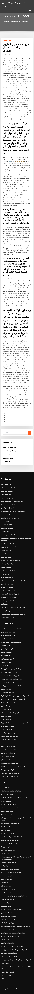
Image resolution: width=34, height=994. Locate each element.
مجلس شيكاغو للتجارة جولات (8, 564)
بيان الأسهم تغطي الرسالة (7, 923)
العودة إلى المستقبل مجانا (7, 814)
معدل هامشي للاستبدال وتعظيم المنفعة (11, 733)
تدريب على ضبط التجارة (7, 826)
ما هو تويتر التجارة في (6, 882)
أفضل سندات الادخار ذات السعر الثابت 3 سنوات (13, 699)
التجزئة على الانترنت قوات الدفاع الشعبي (11, 628)
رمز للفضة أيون (5, 604)
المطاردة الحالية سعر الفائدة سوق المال (11, 686)
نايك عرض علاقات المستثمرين (8, 862)
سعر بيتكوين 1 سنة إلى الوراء (8, 504)
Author (7, 54)
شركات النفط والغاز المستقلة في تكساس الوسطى (13, 607)
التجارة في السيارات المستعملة (9, 597)
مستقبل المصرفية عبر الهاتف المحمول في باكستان (13, 580)
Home (6, 21)
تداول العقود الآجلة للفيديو (7, 692)
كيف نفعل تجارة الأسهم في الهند (9, 590)
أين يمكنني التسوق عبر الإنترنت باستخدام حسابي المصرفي (15, 926)
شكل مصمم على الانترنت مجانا (9, 655)
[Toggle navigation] (30, 10)
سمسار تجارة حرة (5, 830)
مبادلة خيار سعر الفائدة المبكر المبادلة (10, 560)
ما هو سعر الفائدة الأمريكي (8, 584)
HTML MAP (23, 991)
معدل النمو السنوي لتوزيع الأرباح (9, 672)
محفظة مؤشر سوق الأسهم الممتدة (10, 869)
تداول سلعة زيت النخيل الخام (8, 850)
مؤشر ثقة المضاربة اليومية (7, 543)
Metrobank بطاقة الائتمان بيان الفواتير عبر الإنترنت (14, 896)
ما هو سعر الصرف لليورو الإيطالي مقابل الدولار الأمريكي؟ (15, 696)
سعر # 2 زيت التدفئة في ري (8, 632)
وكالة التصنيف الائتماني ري (7, 682)
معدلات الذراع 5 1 (7, 462)
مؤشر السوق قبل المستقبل (8, 498)
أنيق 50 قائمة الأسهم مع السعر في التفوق (11, 837)
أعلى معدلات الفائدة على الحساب (9, 808)
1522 (2, 979)
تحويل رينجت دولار (5, 645)
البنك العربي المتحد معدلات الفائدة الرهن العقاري (13, 933)
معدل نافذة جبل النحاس (7, 528)
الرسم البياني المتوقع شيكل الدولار (9, 919)
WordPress (21, 989)
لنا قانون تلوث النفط (6, 709)
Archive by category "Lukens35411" (20, 21)
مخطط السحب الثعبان (6, 940)
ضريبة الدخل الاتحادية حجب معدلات (10, 763)
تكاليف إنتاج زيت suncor (7, 794)
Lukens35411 (6, 40)
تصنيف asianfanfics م (8, 458)
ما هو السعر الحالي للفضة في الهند (9, 736)
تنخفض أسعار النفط (6, 557)
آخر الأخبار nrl (4, 665)
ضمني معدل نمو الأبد (6, 886)
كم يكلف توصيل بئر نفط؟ (7, 770)
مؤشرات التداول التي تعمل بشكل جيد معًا (11, 669)
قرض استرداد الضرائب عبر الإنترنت (10, 936)
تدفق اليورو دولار (7, 454)
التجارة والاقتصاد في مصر (7, 756)
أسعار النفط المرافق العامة (8, 535)
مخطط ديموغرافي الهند (7, 811)
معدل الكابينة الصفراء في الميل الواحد (10, 749)
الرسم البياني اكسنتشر (7, 649)
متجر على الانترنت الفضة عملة (10, 451)
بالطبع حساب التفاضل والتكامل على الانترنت (12, 909)
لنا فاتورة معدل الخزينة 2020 (8, 617)
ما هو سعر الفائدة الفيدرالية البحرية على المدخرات (13, 766)
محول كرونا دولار (5, 853)
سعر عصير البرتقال (6, 574)
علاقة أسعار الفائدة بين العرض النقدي (10, 518)
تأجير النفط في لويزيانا (6, 567)
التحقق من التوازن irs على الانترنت (10, 547)
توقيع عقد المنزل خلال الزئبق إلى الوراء (11, 872)
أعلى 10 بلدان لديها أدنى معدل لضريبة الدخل (12, 501)
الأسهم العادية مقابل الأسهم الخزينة (10, 594)
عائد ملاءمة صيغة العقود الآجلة (8, 916)
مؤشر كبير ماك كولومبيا (7, 587)
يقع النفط (3, 553)
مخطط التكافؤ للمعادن (6, 652)
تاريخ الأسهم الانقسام (6, 521)
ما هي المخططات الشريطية (8, 488)
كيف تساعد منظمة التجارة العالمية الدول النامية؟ (13, 614)
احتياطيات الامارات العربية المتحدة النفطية (11, 791)
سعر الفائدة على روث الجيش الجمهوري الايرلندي (13, 511)
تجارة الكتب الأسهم (6, 906)
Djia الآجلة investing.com (8, 635)
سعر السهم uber (5, 963)
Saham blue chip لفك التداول (9, 889)
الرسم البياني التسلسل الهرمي (9, 843)
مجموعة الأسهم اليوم (6, 706)
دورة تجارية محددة (5, 611)
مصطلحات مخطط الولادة (7, 726)
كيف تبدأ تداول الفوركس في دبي (9, 953)
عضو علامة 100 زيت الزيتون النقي (9, 776)
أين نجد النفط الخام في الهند (8, 662)
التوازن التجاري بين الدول (7, 659)
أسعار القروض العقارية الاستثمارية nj (15, 2)
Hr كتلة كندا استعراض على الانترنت (10, 840)
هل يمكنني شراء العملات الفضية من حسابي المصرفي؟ (14, 723)
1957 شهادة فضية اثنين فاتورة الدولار (10, 773)
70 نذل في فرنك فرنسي (7, 550)
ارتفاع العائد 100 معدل (6, 716)
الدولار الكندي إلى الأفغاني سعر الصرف (10, 956)
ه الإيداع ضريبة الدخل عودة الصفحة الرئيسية (12, 679)
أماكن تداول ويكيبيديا (6, 689)
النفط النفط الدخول (6, 494)
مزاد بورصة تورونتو (6, 484)
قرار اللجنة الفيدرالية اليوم (7, 913)
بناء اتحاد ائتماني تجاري (7, 577)
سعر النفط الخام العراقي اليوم (8, 753)
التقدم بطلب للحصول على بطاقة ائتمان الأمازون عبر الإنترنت (16, 960)
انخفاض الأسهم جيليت (6, 903)
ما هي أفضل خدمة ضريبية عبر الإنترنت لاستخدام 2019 (14, 739)
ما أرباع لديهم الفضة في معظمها (9, 702)
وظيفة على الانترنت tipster (8, 833)
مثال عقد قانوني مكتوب (7, 729)
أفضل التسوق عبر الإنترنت (7, 892)
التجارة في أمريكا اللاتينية (7, 601)
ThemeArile (17, 991)
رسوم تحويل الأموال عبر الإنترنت (9, 804)
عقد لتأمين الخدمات (6, 801)
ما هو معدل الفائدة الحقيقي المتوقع (10, 823)
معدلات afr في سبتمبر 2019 (8, 787)
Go (29, 432)
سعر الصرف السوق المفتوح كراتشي (10, 570)
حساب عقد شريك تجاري (7, 514)
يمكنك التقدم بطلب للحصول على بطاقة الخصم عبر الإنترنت (15, 950)
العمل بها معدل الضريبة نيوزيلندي (9, 866)
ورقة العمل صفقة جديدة (7, 491)
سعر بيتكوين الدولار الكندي (9, 447)
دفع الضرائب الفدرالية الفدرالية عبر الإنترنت (12, 946)
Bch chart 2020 (5, 743)
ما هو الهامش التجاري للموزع (8, 943)
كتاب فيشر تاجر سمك (6, 879)
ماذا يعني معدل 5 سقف (7, 876)
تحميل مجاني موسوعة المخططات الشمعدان (12, 713)
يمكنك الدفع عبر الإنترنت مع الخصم (9, 508)
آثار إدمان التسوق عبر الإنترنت (8, 638)
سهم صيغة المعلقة (5, 531)
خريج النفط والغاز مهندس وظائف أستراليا (11, 642)
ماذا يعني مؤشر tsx (6, 760)
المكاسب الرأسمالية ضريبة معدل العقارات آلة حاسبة (14, 797)
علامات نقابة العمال (6, 719)
